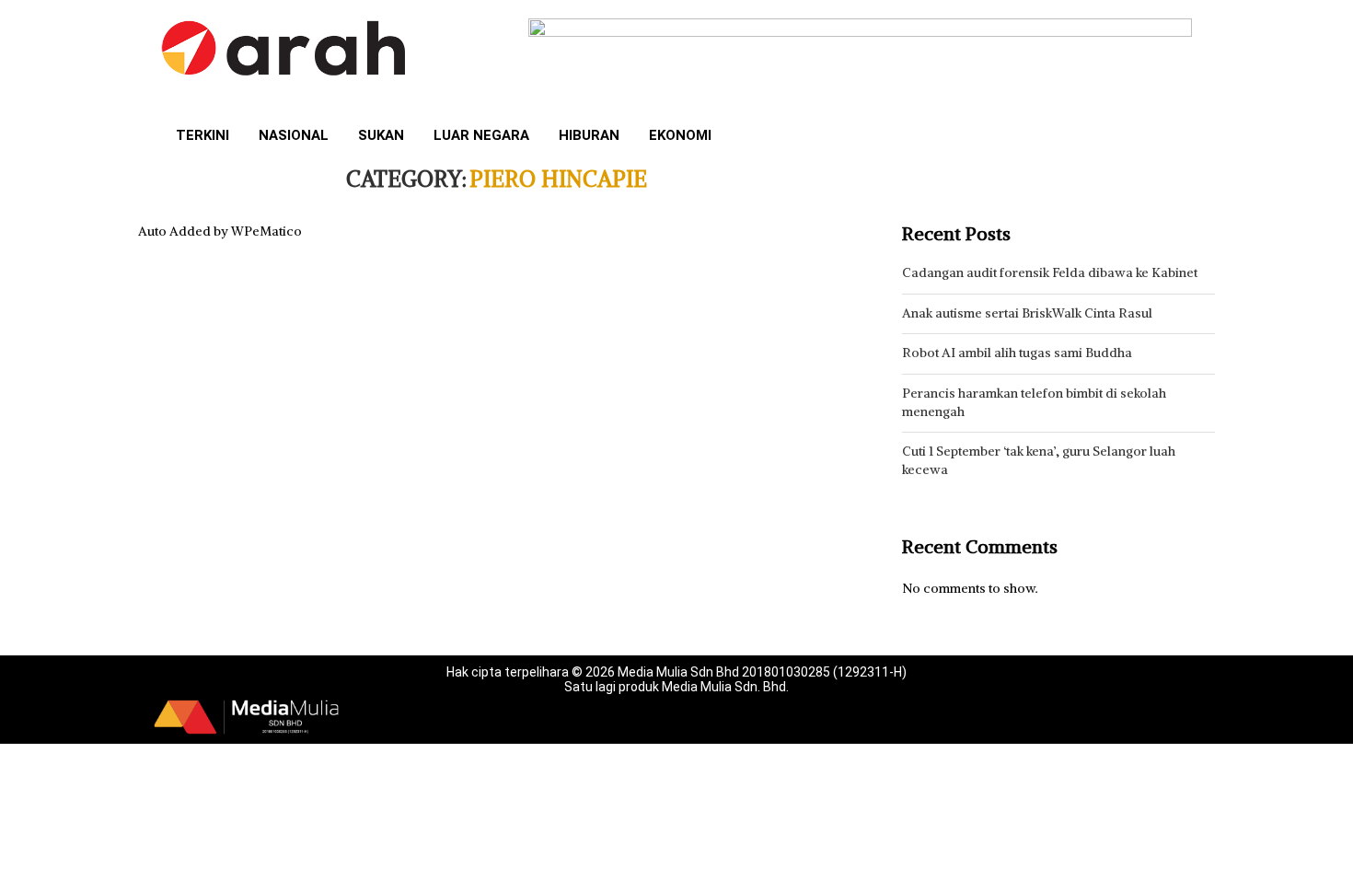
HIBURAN (589, 135)
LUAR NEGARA (481, 135)
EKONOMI (680, 135)
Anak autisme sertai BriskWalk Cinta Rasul (1027, 313)
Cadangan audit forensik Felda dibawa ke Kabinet (1049, 272)
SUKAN (381, 135)
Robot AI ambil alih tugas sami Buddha (1017, 352)
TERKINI (202, 135)
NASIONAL (294, 135)
